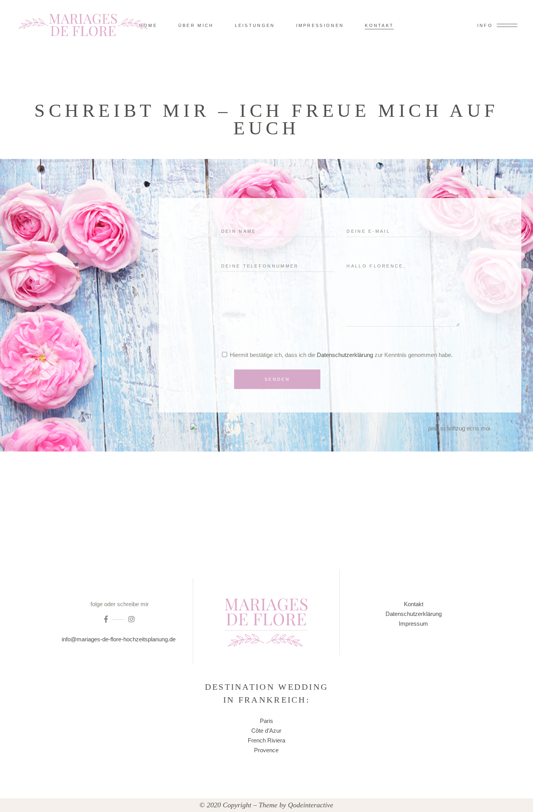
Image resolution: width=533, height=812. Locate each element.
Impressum (413, 623)
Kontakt (413, 604)
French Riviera (266, 740)
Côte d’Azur (266, 730)
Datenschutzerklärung (345, 355)
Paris (266, 720)
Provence (266, 750)
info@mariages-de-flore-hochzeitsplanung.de (119, 639)
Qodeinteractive (310, 805)
